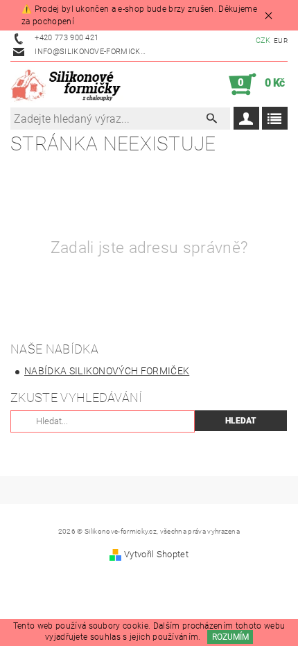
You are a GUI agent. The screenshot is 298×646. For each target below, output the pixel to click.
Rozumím (230, 637)
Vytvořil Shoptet (156, 554)
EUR (281, 40)
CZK (263, 40)
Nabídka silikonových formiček (106, 370)
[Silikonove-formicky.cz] (69, 85)
